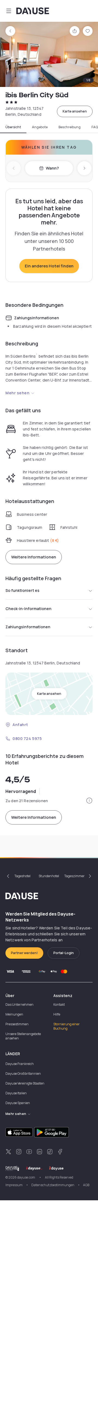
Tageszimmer (74, 876)
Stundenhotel (49, 876)
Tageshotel (22, 876)
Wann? (52, 168)
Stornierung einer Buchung (66, 1026)
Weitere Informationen (33, 557)
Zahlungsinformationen (27, 626)
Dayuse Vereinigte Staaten (24, 1083)
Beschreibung (70, 127)
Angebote (40, 127)
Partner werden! (24, 953)
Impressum (14, 1185)
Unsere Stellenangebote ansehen (23, 1036)
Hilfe (56, 1014)
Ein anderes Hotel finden (49, 266)
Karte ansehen (75, 111)
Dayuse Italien (16, 1093)
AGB (86, 1185)
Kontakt (59, 1004)
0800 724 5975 (27, 738)
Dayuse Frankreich (19, 1063)
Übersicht (13, 127)
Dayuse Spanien (17, 1103)
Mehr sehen (17, 392)
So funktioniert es (22, 590)
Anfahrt (20, 724)
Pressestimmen (17, 1024)
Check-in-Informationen (28, 608)
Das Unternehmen (19, 1004)
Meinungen (14, 1014)
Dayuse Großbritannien (23, 1073)
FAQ (94, 127)
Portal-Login (63, 953)
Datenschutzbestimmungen (52, 1185)
